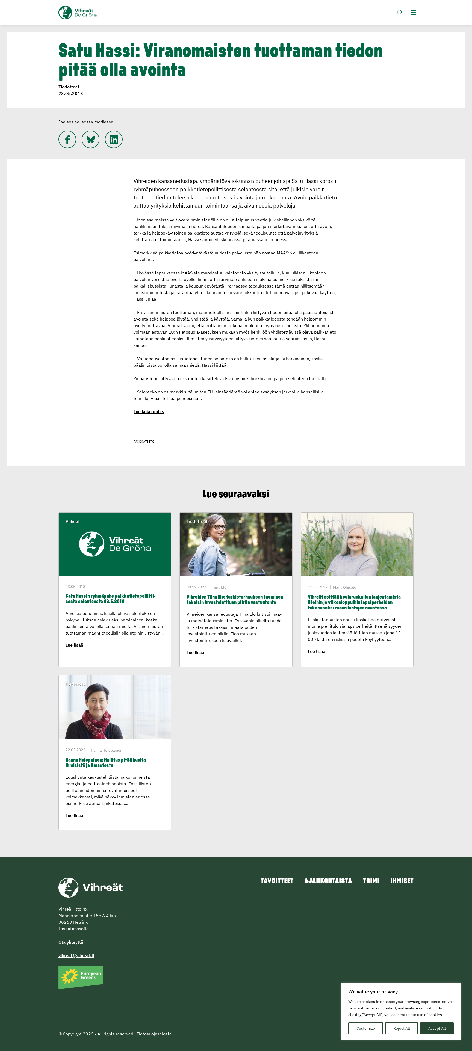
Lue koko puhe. (149, 411)
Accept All (437, 1028)
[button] (400, 12)
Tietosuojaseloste (154, 1034)
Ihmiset (402, 881)
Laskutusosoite (73, 928)
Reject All (401, 1028)
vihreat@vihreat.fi (76, 955)
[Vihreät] (90, 887)
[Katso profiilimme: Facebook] (67, 139)
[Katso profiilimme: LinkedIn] (114, 139)
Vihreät (90, 12)
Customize (365, 1028)
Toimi (371, 881)
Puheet (73, 521)
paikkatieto (144, 441)
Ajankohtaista (328, 881)
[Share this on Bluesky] (90, 139)
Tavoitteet (277, 881)
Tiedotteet (68, 87)
